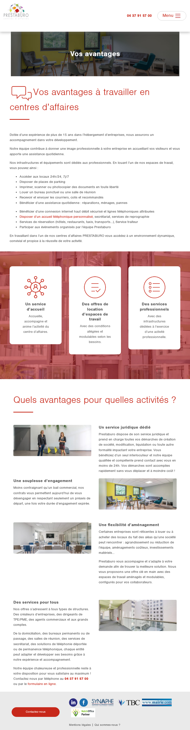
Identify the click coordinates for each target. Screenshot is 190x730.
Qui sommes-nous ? (107, 725)
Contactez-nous (36, 712)
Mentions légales (80, 725)
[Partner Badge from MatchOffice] (83, 713)
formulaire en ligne (42, 684)
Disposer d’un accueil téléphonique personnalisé (56, 217)
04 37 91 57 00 (139, 15)
